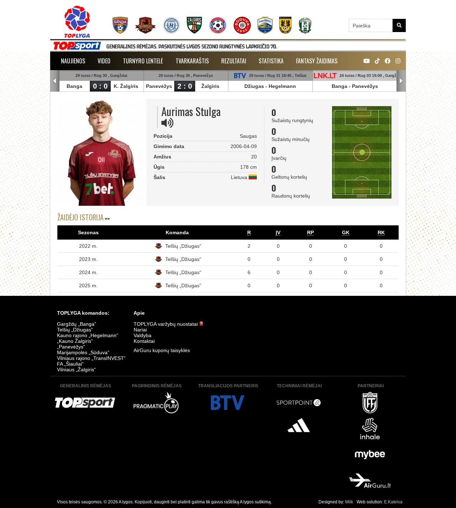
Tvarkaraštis (192, 61)
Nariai (140, 329)
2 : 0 (184, 86)
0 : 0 (100, 86)
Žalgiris (210, 86)
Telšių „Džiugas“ (183, 246)
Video (104, 61)
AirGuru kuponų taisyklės (162, 350)
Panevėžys (159, 86)
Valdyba (142, 335)
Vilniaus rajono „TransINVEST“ (91, 358)
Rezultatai (233, 61)
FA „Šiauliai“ (70, 364)
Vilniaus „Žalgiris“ (76, 369)
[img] (167, 122)
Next (401, 81)
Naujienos (73, 61)
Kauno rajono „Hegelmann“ (87, 335)
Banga (74, 86)
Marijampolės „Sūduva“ (83, 352)
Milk (349, 501)
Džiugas (254, 86)
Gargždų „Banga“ (76, 324)
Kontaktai (144, 341)
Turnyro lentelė (143, 61)
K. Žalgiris (126, 86)
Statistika (271, 61)
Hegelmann (282, 86)
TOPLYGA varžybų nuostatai (166, 324)
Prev (54, 81)
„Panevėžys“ (71, 347)
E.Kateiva (393, 501)
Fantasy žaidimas (316, 61)
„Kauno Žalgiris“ (75, 341)
